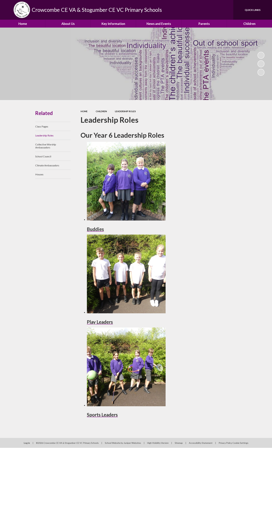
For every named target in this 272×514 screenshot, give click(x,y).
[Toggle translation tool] (216, 10)
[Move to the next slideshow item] (261, 72)
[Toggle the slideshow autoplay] (261, 55)
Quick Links (253, 9)
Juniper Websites (132, 443)
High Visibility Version (158, 443)
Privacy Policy (225, 443)
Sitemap (179, 443)
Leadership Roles (125, 111)
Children (101, 111)
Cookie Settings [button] (240, 443)
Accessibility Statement (200, 443)
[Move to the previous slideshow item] (261, 63)
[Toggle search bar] (227, 10)
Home (84, 111)
